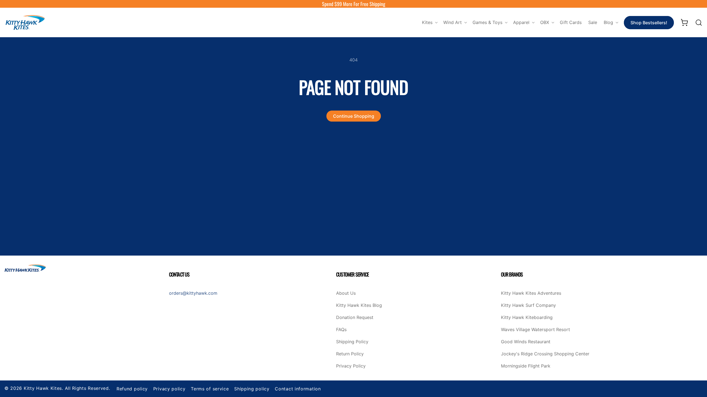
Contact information (298, 389)
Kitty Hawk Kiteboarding (527, 317)
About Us (346, 293)
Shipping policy (252, 389)
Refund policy (132, 389)
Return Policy (350, 354)
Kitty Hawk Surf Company (528, 305)
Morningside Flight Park (525, 366)
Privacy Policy (351, 366)
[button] (429, 22)
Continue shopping (353, 116)
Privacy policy (169, 389)
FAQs (341, 329)
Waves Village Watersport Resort (535, 329)
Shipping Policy (352, 341)
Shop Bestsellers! (649, 22)
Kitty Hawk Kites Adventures (531, 293)
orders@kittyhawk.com (193, 293)
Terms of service (210, 389)
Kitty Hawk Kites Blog (359, 305)
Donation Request (354, 317)
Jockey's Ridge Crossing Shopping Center (545, 354)
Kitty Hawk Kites (43, 388)
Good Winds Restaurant (525, 341)
